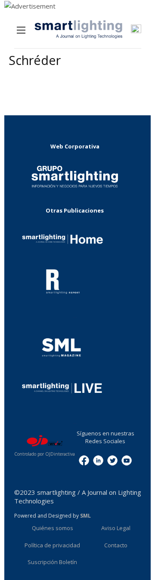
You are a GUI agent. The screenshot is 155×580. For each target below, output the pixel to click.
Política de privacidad (52, 545)
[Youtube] (126, 460)
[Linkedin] (98, 460)
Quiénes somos (52, 528)
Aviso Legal (115, 528)
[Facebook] (84, 460)
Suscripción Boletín (52, 562)
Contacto (115, 545)
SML (85, 515)
